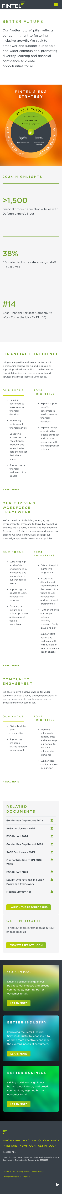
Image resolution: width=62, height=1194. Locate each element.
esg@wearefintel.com (26, 945)
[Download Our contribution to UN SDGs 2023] (52, 860)
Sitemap (26, 1177)
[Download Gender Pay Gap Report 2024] (52, 844)
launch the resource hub (28, 907)
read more (12, 489)
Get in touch (47, 1145)
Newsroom (27, 1145)
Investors (10, 1145)
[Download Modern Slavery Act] (52, 891)
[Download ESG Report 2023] (52, 871)
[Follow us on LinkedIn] (57, 1185)
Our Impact (51, 1140)
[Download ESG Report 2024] (52, 836)
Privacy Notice (23, 1171)
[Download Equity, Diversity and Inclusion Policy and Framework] (52, 879)
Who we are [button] (11, 1140)
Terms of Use (9, 1171)
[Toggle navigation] (56, 4)
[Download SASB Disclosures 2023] (52, 852)
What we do (32, 1140)
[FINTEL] (13, 4)
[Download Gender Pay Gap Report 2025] (52, 820)
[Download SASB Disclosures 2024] (52, 828)
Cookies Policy (37, 1171)
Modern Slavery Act (12, 1177)
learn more (18, 1003)
